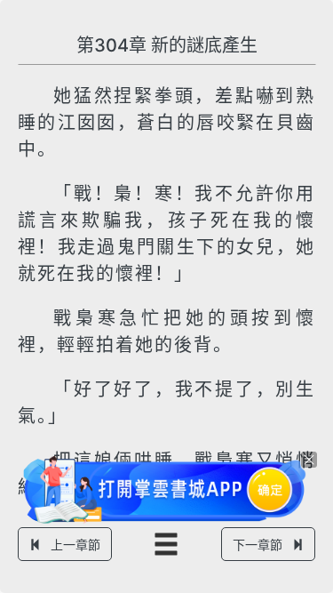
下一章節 (257, 544)
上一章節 (75, 544)
